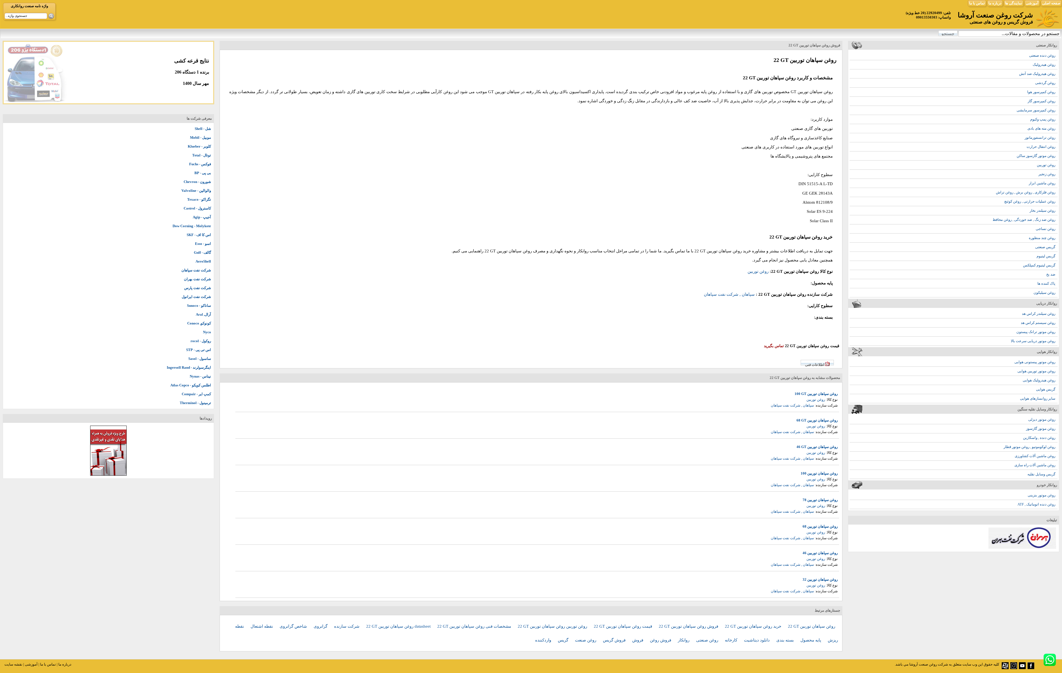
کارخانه (731, 640)
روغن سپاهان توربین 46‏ (820, 553)
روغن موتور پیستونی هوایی (1034, 362)
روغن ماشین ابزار (1042, 183)
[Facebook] (1030, 668)
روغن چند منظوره (1042, 238)
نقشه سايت (13, 664)
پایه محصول (811, 640)
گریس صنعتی (1045, 247)
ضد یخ (1050, 274)
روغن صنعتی (707, 640)
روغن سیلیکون (1044, 292)
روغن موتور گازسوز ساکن (1036, 156)
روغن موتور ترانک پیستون (1035, 332)
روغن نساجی (1045, 229)
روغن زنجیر (1046, 174)
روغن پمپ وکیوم (1042, 119)
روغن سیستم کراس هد (1038, 323)
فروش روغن (661, 640)
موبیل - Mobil (200, 137)
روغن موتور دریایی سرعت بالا (1033, 341)
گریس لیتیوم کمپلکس (1039, 265)
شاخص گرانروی (294, 626)
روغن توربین (1046, 165)
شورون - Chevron (197, 182)
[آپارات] (1005, 668)
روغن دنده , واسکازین (1039, 438)
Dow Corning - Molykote (192, 226)
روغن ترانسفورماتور (1040, 137)
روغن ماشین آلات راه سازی (1034, 465)
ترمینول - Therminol (195, 403)
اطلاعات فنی (814, 365)
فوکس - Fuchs (200, 164)
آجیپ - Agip (202, 217)
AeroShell (203, 261)
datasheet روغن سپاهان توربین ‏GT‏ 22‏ (399, 626)
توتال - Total (201, 155)
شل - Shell (203, 129)
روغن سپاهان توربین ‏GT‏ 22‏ (811, 626)
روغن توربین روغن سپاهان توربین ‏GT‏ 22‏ (553, 626)
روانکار (684, 640)
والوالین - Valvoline (196, 190)
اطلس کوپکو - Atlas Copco (190, 385)
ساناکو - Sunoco (199, 305)
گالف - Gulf (202, 252)
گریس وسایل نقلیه (1041, 474)
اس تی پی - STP (198, 350)
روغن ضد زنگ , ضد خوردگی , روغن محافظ (1024, 220)
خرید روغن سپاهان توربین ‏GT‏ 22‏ (753, 626)
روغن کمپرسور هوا (1041, 92)
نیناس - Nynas (200, 376)
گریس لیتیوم (1046, 256)
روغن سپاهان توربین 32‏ (820, 579)
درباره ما (994, 3)
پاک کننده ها (1046, 283)
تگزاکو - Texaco (199, 199)
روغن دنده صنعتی (1042, 55)
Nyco (207, 332)
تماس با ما (977, 3)
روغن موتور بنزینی (1041, 495)
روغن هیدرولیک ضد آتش (1037, 74)
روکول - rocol (201, 341)
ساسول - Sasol (199, 359)
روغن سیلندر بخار (1042, 210)
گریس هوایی (1045, 389)
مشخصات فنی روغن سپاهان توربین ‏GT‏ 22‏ (474, 626)
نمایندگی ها (1013, 3)
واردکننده (543, 640)
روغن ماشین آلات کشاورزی (1035, 456)
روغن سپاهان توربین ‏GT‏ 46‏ (817, 447)
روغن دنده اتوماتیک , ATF (1036, 504)
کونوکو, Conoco (199, 323)
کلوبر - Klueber (199, 146)
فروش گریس (615, 640)
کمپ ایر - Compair (196, 394)
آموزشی (1032, 3)
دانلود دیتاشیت (757, 640)
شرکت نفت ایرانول (196, 297)
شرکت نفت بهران (197, 279)
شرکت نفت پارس (197, 288)
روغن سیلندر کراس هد (1038, 313)
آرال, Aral (203, 314)
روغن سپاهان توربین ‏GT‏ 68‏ (817, 420)
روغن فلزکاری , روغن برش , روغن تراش (1025, 192)
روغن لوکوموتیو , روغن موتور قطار (1029, 447)
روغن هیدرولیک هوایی (1039, 380)
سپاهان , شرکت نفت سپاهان (729, 294)
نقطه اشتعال (262, 626)
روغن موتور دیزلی (1041, 419)
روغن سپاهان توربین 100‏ (819, 473)
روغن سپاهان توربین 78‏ (820, 500)
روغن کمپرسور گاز (1041, 101)
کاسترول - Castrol (197, 208)
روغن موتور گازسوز (1040, 428)
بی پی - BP (202, 173)
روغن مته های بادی (1041, 128)
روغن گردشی (1045, 83)
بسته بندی (785, 640)
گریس (563, 640)
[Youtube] (1022, 668)
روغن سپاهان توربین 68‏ (820, 526)
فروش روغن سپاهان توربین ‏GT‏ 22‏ (689, 626)
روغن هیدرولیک (1044, 64)
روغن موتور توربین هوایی (1036, 371)
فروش (638, 640)
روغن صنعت (586, 640)
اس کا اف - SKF (199, 235)
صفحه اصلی (1051, 3)
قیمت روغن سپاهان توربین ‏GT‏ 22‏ (623, 626)
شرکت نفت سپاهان (196, 270)
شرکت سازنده (347, 626)
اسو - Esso (203, 244)
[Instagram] (1013, 668)
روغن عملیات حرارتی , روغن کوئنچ (1029, 201)
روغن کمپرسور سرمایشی (1036, 110)
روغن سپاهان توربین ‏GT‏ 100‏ (816, 394)
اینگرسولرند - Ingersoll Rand (189, 367)
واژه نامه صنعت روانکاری (29, 6)
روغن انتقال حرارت (1041, 147)
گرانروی (321, 626)
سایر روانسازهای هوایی (1037, 398)
